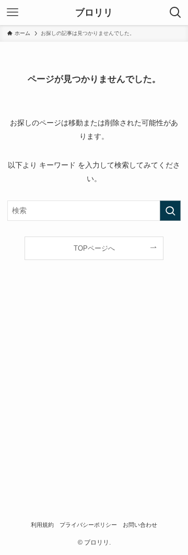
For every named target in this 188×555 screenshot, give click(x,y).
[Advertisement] (94, 395)
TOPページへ (94, 248)
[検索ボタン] (175, 12)
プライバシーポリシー (88, 525)
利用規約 (42, 525)
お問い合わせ (140, 525)
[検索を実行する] (170, 210)
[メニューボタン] (12, 12)
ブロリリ (94, 12)
